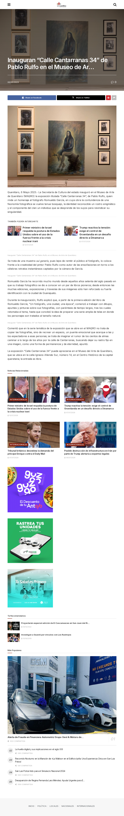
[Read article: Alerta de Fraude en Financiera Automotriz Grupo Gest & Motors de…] (62, 695)
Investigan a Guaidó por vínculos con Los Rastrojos (46, 634)
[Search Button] (114, 4)
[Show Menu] (9, 4)
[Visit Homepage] (62, 5)
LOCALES (54, 806)
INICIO (31, 806)
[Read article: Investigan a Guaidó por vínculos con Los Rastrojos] (14, 637)
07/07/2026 (85, 241)
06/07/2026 (70, 458)
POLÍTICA (42, 806)
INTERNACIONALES (18, 399)
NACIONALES (68, 806)
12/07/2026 (28, 245)
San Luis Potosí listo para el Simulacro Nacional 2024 (40, 771)
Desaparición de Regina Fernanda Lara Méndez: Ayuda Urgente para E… (50, 780)
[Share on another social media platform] (114, 97)
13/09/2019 (27, 638)
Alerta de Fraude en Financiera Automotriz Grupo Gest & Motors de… (46, 737)
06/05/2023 (13, 82)
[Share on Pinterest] (108, 97)
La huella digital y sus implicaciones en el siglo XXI (39, 749)
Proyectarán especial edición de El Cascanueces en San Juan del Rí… (55, 623)
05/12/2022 (27, 627)
